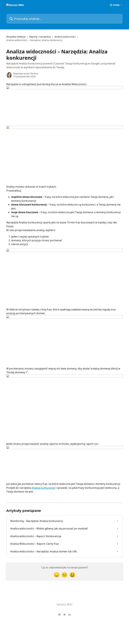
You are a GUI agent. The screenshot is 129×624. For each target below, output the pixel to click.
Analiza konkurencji (43, 488)
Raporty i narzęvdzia (40, 36)
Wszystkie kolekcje (15, 36)
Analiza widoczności (65, 36)
